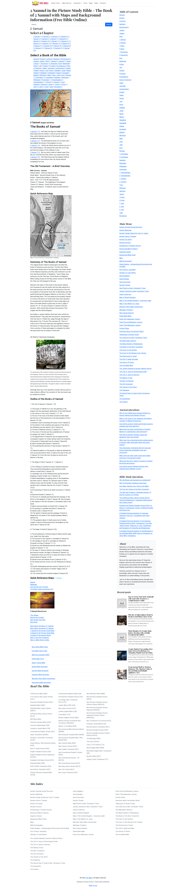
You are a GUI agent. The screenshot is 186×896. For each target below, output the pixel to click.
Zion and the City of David (39, 587)
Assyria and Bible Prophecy (128, 249)
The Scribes (123, 402)
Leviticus (122, 21)
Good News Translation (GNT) (40, 769)
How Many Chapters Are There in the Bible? (134, 486)
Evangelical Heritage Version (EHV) (42, 760)
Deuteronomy (124, 27)
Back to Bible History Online (39, 640)
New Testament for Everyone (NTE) (99, 721)
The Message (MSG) (94, 738)
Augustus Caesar (125, 252)
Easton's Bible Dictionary (40, 671)
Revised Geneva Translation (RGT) (98, 727)
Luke (121, 142)
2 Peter (122, 200)
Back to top (93, 885)
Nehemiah (122, 61)
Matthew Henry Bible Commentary (43, 679)
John (121, 145)
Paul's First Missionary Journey (129, 319)
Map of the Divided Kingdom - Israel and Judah (135, 301)
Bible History (66, 3)
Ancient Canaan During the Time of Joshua (133, 233)
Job (120, 67)
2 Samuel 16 (65, 43)
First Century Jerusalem (127, 270)
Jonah (121, 111)
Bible (121, 258)
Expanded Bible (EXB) (37, 763)
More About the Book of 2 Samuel (42, 628)
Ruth (121, 36)
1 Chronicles (123, 52)
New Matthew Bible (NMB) (96, 694)
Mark (121, 138)
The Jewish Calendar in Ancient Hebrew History (135, 369)
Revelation (123, 216)
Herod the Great (124, 282)
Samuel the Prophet (37, 617)
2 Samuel (122, 43)
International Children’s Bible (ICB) (69, 694)
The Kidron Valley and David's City (41, 589)
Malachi (122, 132)
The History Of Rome (126, 362)
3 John (121, 210)
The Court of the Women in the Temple (132, 353)
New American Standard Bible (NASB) (71, 735)
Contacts (103, 3)
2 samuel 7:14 (35, 145)
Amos (121, 104)
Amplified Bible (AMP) (37, 705)
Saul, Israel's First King (37, 620)
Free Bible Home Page (39, 651)
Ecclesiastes (123, 77)
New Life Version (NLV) (66, 769)
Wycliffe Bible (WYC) (94, 756)
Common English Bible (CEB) (39, 725)
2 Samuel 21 (38, 48)
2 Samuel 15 (55, 43)
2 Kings (121, 49)
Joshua (121, 30)
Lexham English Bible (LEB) (67, 711)
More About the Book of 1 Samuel (42, 626)
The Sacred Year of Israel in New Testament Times (47, 863)
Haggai (121, 126)
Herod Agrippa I (124, 276)
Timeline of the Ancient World (40, 635)
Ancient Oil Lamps (125, 239)
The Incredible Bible (126, 365)
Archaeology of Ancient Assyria (130, 246)
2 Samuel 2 (46, 36)
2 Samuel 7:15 (35, 152)
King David (33, 622)
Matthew (122, 135)
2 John (121, 207)
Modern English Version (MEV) (68, 718)
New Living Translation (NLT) (68, 772)
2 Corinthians (123, 157)
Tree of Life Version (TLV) (95, 745)
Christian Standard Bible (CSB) (40, 722)
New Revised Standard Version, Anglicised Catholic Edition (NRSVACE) (97, 715)
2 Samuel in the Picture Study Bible (42, 633)
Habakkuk (122, 120)
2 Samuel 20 (66, 46)
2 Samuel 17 (37, 46)
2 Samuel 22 (48, 48)
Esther (121, 64)
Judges (121, 33)
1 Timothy (122, 179)
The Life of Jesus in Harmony (129, 375)
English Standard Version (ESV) (40, 752)
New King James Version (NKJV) (69, 766)
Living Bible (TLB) (64, 714)
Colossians (123, 169)
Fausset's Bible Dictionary (40, 675)
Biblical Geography (125, 261)
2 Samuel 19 (57, 46)
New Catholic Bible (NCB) (67, 743)
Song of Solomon (125, 80)
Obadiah (122, 108)
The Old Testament (126, 384)
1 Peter (122, 197)
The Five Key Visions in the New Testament (134, 489)
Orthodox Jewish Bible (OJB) (96, 724)
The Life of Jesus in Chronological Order (133, 372)
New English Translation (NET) (68, 749)
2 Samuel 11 (55, 41)
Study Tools (55, 3)
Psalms (121, 70)
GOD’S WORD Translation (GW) (40, 766)
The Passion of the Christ (128, 387)
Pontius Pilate (124, 328)
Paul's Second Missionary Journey (130, 322)
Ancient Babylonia (125, 230)
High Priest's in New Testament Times (132, 288)
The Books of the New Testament (131, 347)
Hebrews (122, 191)
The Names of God (125, 378)
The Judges (34, 615)
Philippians (123, 166)
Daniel (121, 95)
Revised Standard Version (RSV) (97, 730)
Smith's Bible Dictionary (40, 667)
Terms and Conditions (102, 882)
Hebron (32, 582)
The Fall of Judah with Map (128, 359)
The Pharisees (124, 390)
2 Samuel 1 (37, 36)
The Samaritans (124, 399)
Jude (121, 213)
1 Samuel (122, 40)
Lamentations (124, 89)
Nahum (121, 117)
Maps (91, 3)
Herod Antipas (124, 279)
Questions (77, 3)
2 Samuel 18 (47, 46)
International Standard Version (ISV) (70, 697)
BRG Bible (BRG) (35, 719)
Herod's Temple (124, 285)
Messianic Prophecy (126, 310)
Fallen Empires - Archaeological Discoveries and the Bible (49, 828)
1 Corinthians (123, 154)
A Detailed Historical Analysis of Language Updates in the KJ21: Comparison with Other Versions (134, 515)
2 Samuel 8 (62, 39)
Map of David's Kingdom (127, 297)
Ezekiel (121, 92)
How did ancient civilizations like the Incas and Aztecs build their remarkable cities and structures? (135, 450)
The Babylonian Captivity (127, 341)
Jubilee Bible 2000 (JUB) (66, 705)
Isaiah (121, 83)
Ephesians (122, 163)
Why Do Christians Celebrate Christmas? (133, 483)
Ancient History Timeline (127, 236)
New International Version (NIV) (69, 763)
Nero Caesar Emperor (126, 313)
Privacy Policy (88, 882)
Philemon (122, 188)
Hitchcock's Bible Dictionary (41, 682)
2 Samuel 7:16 (35, 157)
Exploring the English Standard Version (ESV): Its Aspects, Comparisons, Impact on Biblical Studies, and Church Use (136, 508)
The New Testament (126, 381)
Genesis (122, 15)
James (121, 194)
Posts (85, 3)
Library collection (125, 294)
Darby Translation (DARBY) (39, 735)
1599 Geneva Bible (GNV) (38, 694)
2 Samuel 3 (55, 36)
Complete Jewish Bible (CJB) (40, 728)
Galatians (122, 160)
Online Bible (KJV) (38, 659)
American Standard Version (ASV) (41, 702)
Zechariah (122, 129)
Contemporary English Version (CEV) (42, 731)
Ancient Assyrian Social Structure (130, 227)
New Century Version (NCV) (67, 746)
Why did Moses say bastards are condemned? (135, 480)
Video (96, 3)
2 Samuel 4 (63, 36)
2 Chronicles (123, 55)
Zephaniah (122, 123)
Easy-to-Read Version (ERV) (39, 748)
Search (108, 24)
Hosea (121, 98)
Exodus (121, 18)
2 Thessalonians (124, 176)
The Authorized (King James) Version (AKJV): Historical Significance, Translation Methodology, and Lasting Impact (135, 500)
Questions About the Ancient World (131, 331)
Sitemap (79, 882)
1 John (121, 203)
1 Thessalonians (124, 173)
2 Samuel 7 (53, 39)
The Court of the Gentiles (128, 350)
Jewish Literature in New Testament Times (134, 291)
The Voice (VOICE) (93, 741)
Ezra (120, 58)
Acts (121, 148)
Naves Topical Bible (38, 663)
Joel (120, 101)
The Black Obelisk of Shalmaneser (131, 344)
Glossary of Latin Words (127, 273)
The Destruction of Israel (128, 356)
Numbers (122, 24)
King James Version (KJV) (67, 708)
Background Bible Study (127, 255)
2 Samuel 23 (58, 48)
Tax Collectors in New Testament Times (133, 338)
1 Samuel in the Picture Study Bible (42, 631)
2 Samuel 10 (45, 41)
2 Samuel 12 (64, 41)
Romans (122, 151)
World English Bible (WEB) (95, 748)
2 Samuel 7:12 (35, 131)
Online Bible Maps (125, 316)
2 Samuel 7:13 (35, 141)
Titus (121, 185)
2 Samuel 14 (46, 43)
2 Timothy (122, 182)
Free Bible (88, 878)
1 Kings (121, 46)
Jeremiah (122, 86)
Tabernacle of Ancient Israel (129, 335)
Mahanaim (33, 585)
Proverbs (122, 74)
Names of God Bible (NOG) (67, 726)
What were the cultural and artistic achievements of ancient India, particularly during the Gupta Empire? (136, 442)
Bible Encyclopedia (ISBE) (40, 655)
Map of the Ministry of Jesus (129, 304)
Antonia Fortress (125, 243)
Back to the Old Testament (39, 638)
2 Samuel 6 (44, 39)
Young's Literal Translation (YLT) (97, 759)
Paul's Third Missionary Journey (130, 325)
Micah (121, 114)
